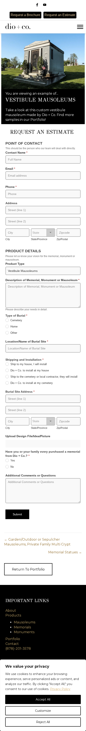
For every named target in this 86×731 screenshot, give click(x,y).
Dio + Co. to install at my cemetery (31, 383)
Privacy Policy (60, 689)
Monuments (24, 632)
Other (13, 332)
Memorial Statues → (65, 552)
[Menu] (80, 27)
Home (14, 326)
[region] (43, 695)
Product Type (14, 263)
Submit (17, 514)
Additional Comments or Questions (30, 475)
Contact (12, 644)
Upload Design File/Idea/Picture (27, 436)
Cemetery (16, 320)
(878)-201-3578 (18, 649)
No (12, 466)
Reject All (43, 722)
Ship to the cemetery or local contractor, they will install (43, 376)
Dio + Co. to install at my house (29, 370)
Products (13, 615)
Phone (10, 186)
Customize (43, 711)
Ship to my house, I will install (28, 364)
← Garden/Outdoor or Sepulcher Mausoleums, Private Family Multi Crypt (37, 541)
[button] (28, 569)
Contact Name (16, 152)
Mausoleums (24, 622)
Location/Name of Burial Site (26, 341)
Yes (12, 460)
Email (10, 168)
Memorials (22, 627)
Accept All (43, 699)
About (10, 611)
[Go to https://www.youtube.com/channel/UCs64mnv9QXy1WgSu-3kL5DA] (44, 4)
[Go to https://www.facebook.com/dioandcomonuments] (37, 4)
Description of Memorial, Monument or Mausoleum (42, 280)
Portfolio (12, 639)
